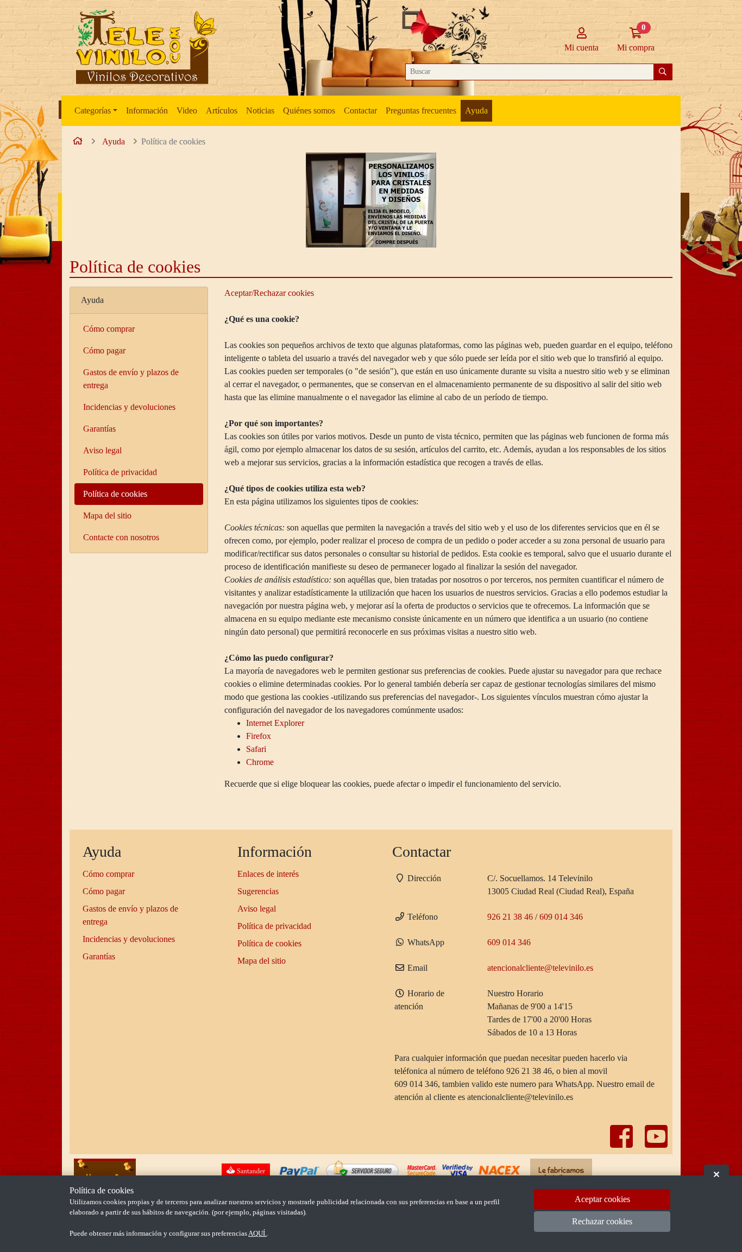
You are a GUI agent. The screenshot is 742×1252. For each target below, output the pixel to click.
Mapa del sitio (107, 515)
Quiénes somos (309, 110)
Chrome (260, 762)
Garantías (99, 428)
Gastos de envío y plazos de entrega (131, 379)
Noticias (260, 110)
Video (187, 110)
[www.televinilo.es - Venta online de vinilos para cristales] (144, 47)
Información (147, 110)
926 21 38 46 (510, 916)
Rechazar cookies (602, 1221)
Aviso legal (102, 450)
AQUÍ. (257, 1233)
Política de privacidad (120, 472)
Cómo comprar (109, 328)
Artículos (221, 110)
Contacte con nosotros (121, 537)
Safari (256, 749)
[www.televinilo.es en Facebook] (622, 1143)
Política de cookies (115, 493)
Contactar (360, 110)
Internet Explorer (275, 723)
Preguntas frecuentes (421, 110)
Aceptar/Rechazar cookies (269, 293)
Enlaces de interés (268, 873)
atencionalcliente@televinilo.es (540, 967)
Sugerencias (258, 891)
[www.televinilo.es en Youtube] (656, 1143)
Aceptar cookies (602, 1199)
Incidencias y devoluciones (129, 407)
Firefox (258, 736)
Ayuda (476, 110)
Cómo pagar (104, 350)
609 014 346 (561, 916)
